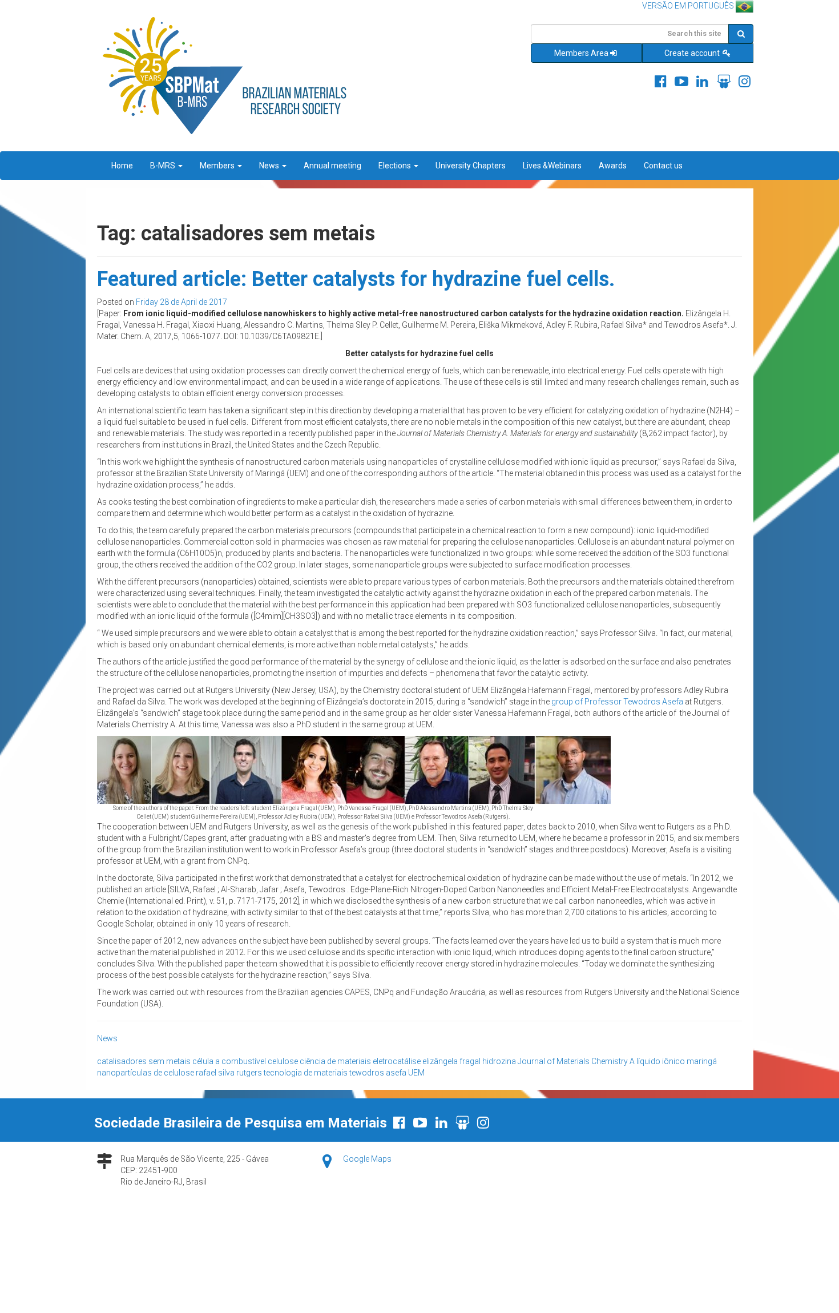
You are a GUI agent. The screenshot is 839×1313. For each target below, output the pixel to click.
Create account (692, 53)
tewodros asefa (377, 1072)
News (270, 165)
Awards (613, 165)
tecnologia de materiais (306, 1072)
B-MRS (163, 165)
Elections (395, 165)
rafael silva (215, 1072)
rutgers (249, 1072)
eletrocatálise (397, 1061)
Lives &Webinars (552, 165)
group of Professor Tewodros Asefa (617, 701)
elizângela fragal (451, 1061)
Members (218, 165)
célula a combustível (229, 1061)
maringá (702, 1061)
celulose (283, 1061)
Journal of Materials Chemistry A (576, 1061)
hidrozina (499, 1061)
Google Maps (367, 1158)
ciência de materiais (335, 1061)
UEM (416, 1072)
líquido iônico (660, 1061)
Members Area (581, 53)
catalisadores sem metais (144, 1061)
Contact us (663, 165)
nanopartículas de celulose (145, 1072)
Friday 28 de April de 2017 (181, 302)
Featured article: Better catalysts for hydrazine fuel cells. (356, 279)
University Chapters (470, 165)
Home (122, 165)
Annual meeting (332, 165)
